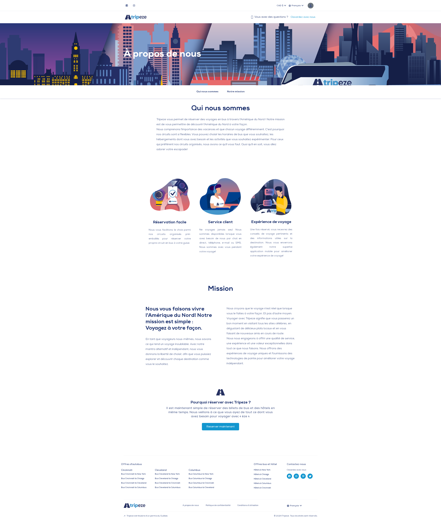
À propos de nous (191, 505)
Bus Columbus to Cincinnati (201, 483)
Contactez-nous (296, 464)
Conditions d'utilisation (247, 505)
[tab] (303, 470)
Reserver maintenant (220, 426)
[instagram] (134, 5)
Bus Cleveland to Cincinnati (167, 483)
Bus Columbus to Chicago (200, 479)
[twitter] (310, 476)
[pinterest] (303, 476)
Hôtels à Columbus (262, 483)
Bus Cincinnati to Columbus (133, 488)
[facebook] (127, 5)
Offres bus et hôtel (265, 464)
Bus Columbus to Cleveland (201, 488)
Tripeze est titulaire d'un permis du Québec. (147, 516)
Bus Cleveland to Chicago (166, 479)
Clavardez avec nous (303, 17)
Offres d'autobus (131, 464)
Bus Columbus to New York (201, 474)
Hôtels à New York (262, 470)
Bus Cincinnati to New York (133, 474)
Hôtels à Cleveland (262, 479)
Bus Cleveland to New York (167, 474)
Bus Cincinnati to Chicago (132, 479)
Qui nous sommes (207, 91)
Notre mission (236, 91)
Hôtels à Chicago (261, 474)
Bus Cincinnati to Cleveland (133, 483)
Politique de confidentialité (218, 505)
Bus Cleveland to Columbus (167, 488)
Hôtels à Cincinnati (262, 488)
